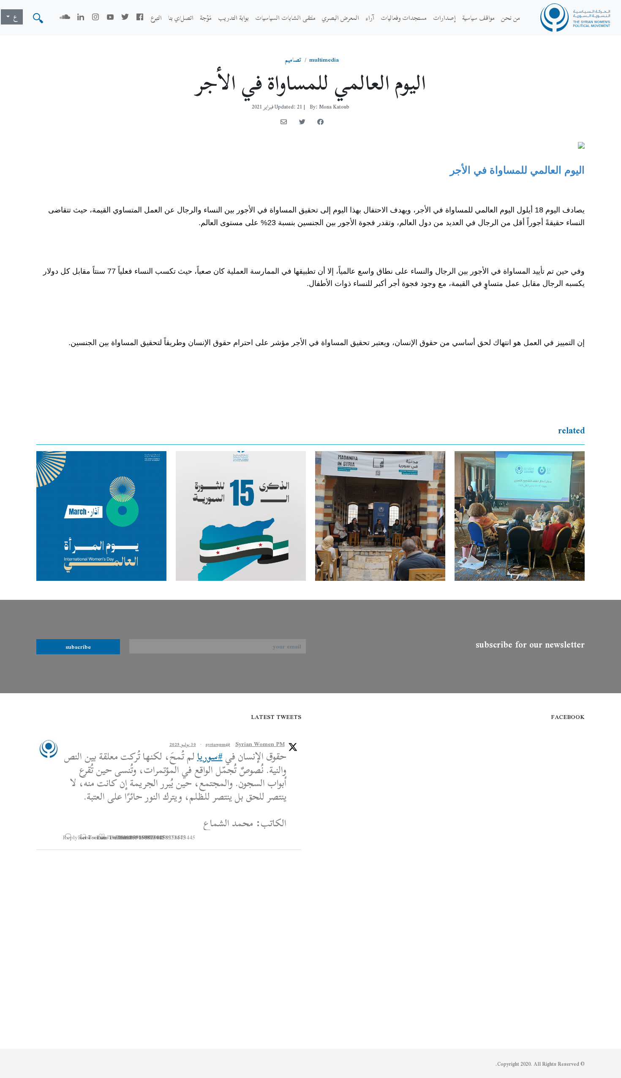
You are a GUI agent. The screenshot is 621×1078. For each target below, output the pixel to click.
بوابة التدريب (233, 17)
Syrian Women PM (260, 744)
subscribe (78, 646)
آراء (369, 17)
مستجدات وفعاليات (404, 17)
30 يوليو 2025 (182, 744)
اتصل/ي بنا (180, 17)
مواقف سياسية (478, 17)
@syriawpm (218, 744)
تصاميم (293, 59)
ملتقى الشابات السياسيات (285, 17)
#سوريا (210, 756)
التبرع (156, 17)
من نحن (510, 17)
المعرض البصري (340, 17)
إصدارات (444, 17)
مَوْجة (206, 17)
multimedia (324, 59)
